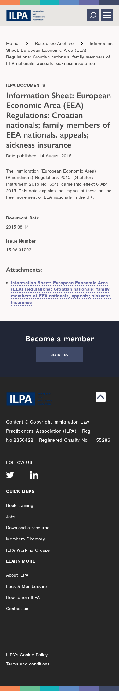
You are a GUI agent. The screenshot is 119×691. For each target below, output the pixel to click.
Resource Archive (54, 43)
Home (12, 43)
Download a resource (28, 527)
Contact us (17, 608)
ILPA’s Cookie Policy (27, 655)
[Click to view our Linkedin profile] (34, 475)
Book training (19, 505)
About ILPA (17, 575)
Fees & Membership (26, 586)
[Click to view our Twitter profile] (10, 475)
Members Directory (25, 539)
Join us (59, 355)
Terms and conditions (28, 664)
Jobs (11, 516)
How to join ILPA (23, 597)
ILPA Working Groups (28, 550)
